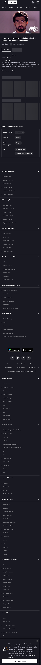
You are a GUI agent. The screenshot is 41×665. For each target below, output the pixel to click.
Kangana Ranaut (7, 604)
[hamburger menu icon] (37, 2)
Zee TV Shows (7, 233)
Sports (11, 7)
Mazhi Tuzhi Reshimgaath (10, 290)
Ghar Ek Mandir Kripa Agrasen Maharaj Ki (14, 337)
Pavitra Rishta (7, 273)
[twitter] (22, 358)
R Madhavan (6, 565)
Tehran (5, 441)
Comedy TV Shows (8, 216)
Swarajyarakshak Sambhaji (10, 308)
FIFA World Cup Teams (9, 629)
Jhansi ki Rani (6, 391)
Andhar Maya (6, 519)
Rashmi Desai (7, 607)
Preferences (32, 367)
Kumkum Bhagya (7, 394)
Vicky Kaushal (6, 586)
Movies (28, 7)
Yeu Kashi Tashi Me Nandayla (11, 294)
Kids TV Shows (7, 419)
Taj (4, 544)
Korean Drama (7, 416)
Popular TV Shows (7, 378)
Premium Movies (7, 424)
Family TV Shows (7, 212)
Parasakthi (6, 465)
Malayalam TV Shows (9, 191)
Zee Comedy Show (8, 329)
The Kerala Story (7, 458)
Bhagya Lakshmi (7, 326)
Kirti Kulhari (6, 597)
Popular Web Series (7, 499)
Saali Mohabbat (7, 433)
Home (3, 7)
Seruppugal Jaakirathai (9, 522)
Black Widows (7, 533)
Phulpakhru (6, 305)
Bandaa (5, 469)
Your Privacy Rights (20, 661)
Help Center (29, 364)
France (5, 636)
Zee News (5, 483)
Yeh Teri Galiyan (7, 265)
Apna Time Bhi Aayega (9, 269)
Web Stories (6, 622)
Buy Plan (13, 2)
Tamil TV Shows (7, 184)
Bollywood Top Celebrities (9, 559)
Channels (9, 364)
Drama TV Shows (7, 205)
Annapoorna (6, 409)
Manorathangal (7, 515)
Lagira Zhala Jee (7, 297)
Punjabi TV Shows (8, 194)
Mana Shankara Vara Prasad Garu (12, 448)
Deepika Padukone (8, 572)
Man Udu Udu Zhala (8, 301)
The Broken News (8, 529)
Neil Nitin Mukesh (8, 593)
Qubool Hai (6, 276)
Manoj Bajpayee (7, 579)
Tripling (5, 551)
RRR (4, 472)
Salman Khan (6, 575)
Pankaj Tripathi (7, 583)
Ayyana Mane (7, 505)
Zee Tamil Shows (7, 248)
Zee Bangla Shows (8, 251)
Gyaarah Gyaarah (8, 512)
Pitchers (5, 554)
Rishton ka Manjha (8, 319)
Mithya (5, 540)
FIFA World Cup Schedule (10, 632)
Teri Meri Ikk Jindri (8, 280)
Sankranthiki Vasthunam (9, 444)
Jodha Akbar (6, 262)
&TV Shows (6, 237)
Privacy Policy (8, 367)
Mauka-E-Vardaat (8, 333)
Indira (4, 412)
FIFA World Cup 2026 (9, 625)
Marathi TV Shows (8, 180)
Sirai (4, 455)
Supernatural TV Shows (9, 223)
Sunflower (6, 547)
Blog (4, 618)
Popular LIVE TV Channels (9, 478)
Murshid (5, 508)
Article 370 (6, 462)
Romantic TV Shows (8, 209)
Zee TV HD (6, 487)
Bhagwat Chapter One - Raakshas (12, 430)
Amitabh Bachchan (8, 600)
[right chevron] (4, 88)
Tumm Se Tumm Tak (8, 387)
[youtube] (28, 358)
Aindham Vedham (8, 526)
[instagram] (17, 358)
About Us (19, 364)
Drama (8, 59)
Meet (4, 322)
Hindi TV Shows (7, 177)
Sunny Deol (6, 590)
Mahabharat (6, 384)
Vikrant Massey (7, 568)
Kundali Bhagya (7, 398)
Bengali (14, 54)
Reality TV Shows (7, 219)
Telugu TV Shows (7, 187)
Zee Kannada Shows (8, 244)
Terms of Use (20, 367)
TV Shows (19, 7)
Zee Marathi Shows (8, 241)
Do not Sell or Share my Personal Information (19, 371)
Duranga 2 (6, 536)
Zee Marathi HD (7, 494)
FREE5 (35, 7)
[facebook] (12, 358)
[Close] (37, 641)
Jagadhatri (5, 43)
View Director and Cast (8, 70)
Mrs (4, 451)
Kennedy (5, 437)
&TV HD (5, 490)
